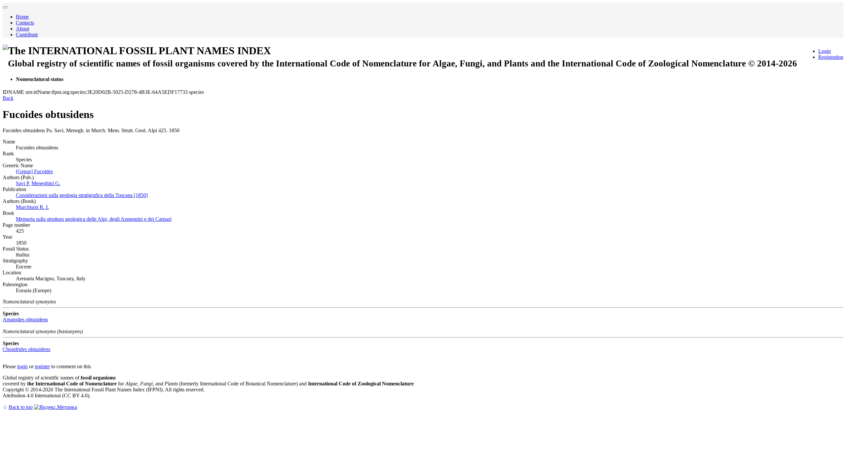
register (42, 366)
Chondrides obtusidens (26, 349)
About (22, 28)
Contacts (25, 22)
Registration (830, 57)
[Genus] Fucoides (34, 171)
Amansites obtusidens (25, 319)
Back (8, 98)
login (22, 366)
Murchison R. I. (32, 207)
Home (22, 17)
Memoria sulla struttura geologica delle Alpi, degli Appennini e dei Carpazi (94, 219)
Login (824, 51)
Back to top (21, 407)
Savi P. (23, 183)
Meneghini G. (45, 183)
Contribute (27, 34)
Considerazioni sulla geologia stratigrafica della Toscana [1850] (82, 195)
